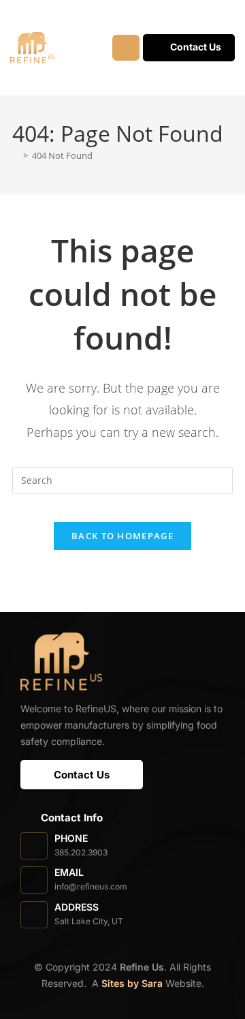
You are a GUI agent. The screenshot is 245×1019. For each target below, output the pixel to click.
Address (76, 907)
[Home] (15, 155)
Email (69, 872)
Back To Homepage (122, 536)
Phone (71, 838)
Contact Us (195, 46)
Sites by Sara (132, 983)
